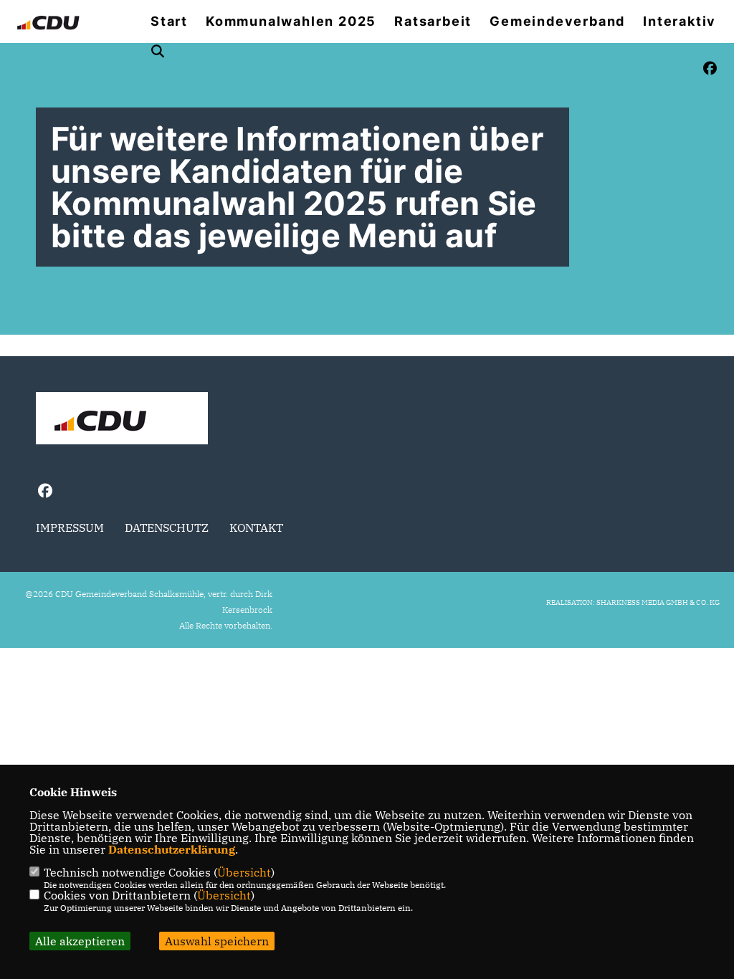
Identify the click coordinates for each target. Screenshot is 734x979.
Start (169, 21)
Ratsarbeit (433, 21)
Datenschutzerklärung (171, 849)
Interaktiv (679, 21)
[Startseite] (122, 420)
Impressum (70, 527)
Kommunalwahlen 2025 (291, 21)
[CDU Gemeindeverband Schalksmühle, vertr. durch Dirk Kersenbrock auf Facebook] (45, 492)
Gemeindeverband (557, 21)
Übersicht (244, 872)
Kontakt (256, 527)
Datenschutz (167, 527)
